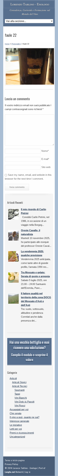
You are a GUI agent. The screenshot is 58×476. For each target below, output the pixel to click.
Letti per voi (16, 428)
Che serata (15, 413)
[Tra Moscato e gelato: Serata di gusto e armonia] (13, 277)
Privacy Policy (11, 464)
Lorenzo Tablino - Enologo (29, 4)
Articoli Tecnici (19, 386)
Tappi (17, 394)
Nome (45, 150)
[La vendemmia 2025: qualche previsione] (13, 256)
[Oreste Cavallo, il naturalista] (13, 235)
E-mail (45, 159)
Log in (27, 471)
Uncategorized (17, 436)
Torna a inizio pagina (15, 460)
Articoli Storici (19, 382)
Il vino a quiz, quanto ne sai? (24, 417)
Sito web (45, 167)
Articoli (13, 378)
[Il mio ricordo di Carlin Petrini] (13, 214)
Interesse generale (19, 421)
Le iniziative (16, 425)
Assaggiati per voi (19, 409)
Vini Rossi (20, 405)
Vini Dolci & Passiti (24, 401)
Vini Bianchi (21, 397)
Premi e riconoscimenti (22, 432)
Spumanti (19, 390)
